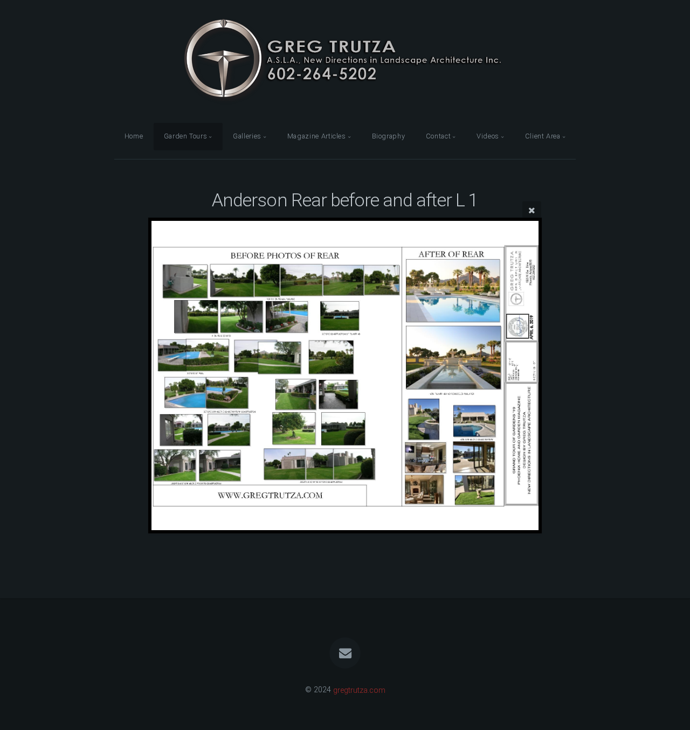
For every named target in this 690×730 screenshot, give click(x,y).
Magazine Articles (316, 136)
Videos (488, 136)
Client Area (543, 136)
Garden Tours (186, 136)
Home (134, 136)
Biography (388, 136)
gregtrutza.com (359, 689)
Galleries (247, 136)
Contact (438, 136)
